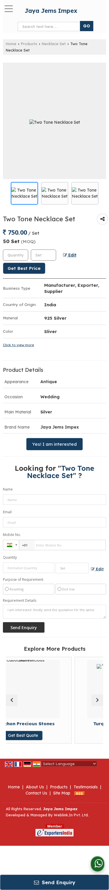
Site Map (61, 793)
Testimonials (86, 787)
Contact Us (36, 793)
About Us (35, 787)
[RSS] (79, 793)
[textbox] (43, 255)
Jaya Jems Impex (51, 11)
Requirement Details (19, 601)
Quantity (10, 557)
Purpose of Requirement (23, 580)
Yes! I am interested (54, 444)
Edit (71, 254)
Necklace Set (54, 43)
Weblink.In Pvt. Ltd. (71, 815)
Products (29, 43)
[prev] (11, 700)
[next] (97, 700)
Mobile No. (12, 534)
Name (8, 489)
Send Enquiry (57, 882)
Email (7, 511)
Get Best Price (24, 268)
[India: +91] (11, 545)
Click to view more (18, 345)
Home (11, 43)
